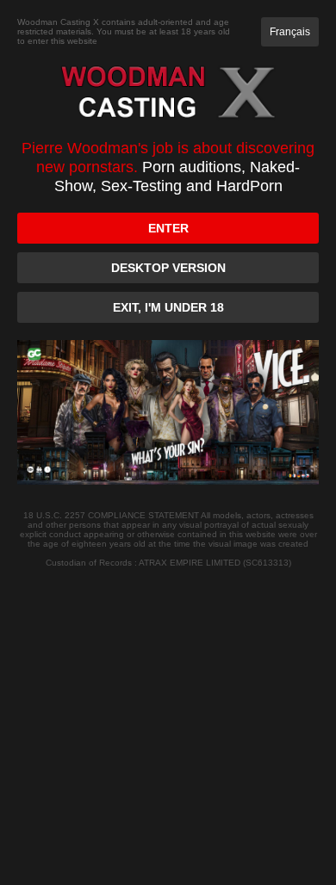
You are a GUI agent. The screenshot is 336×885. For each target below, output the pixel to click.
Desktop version (168, 268)
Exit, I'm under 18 (168, 307)
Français (290, 32)
